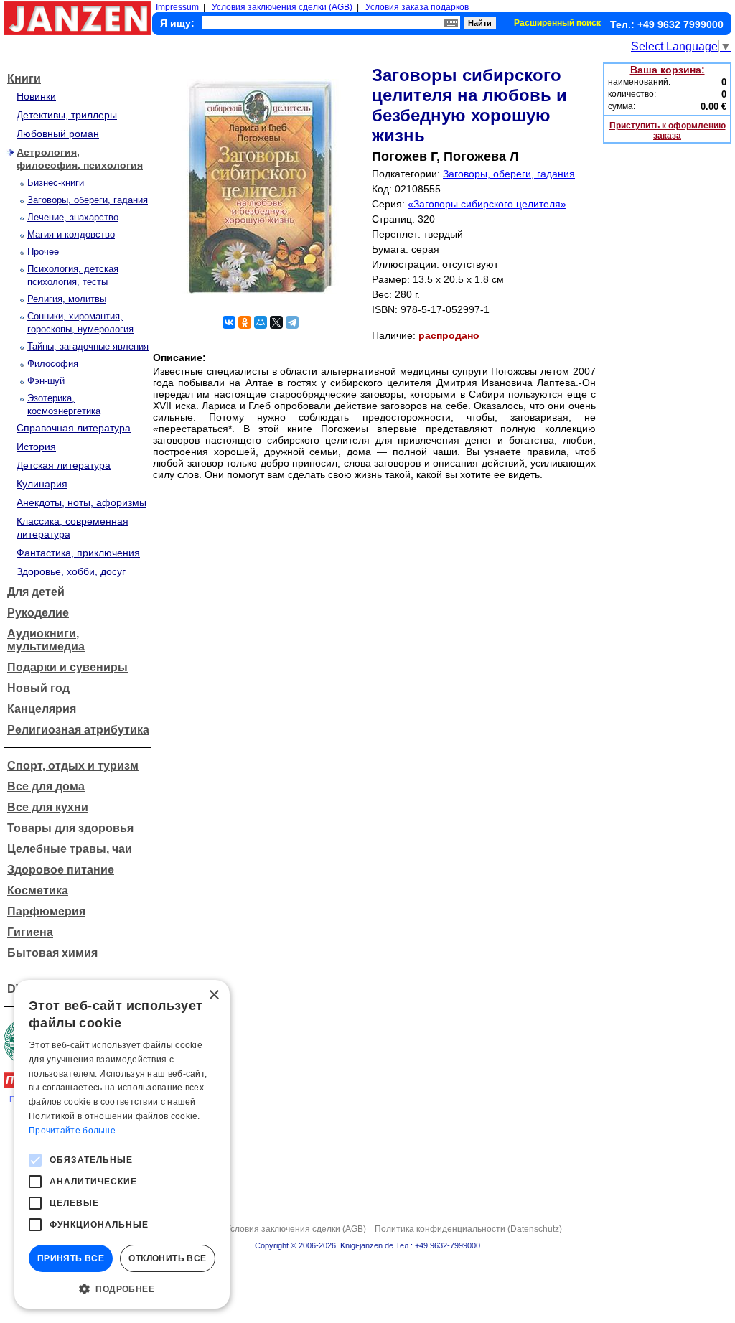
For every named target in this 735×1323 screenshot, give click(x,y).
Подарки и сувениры (67, 667)
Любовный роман (58, 133)
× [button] (213, 995)
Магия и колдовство (71, 234)
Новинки (36, 96)
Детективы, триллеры (67, 115)
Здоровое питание (60, 870)
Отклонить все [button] (167, 1258)
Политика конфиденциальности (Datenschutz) (468, 1229)
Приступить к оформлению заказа (667, 131)
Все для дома (46, 786)
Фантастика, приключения (78, 552)
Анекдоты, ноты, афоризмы (81, 502)
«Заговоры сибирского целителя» (487, 204)
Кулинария (42, 484)
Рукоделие (38, 613)
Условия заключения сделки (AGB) (282, 7)
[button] (122, 1287)
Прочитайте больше (72, 1131)
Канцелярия (41, 709)
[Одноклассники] (244, 322)
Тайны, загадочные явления (88, 346)
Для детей (36, 592)
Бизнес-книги (55, 182)
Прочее (43, 251)
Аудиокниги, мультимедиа (46, 640)
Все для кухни (47, 807)
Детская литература (64, 465)
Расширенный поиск (557, 23)
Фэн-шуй (46, 380)
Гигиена (30, 932)
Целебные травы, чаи (69, 849)
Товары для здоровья (70, 828)
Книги (24, 79)
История (36, 446)
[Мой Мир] (260, 322)
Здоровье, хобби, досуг (71, 571)
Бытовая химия (52, 953)
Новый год (38, 688)
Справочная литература (74, 428)
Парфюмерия (46, 911)
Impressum (177, 7)
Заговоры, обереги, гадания (87, 200)
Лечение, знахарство (72, 217)
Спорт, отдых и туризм (73, 765)
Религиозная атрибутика (78, 730)
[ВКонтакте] (229, 322)
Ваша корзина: (667, 69)
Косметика (37, 890)
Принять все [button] (70, 1258)
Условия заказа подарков (417, 7)
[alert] (122, 1144)
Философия (52, 363)
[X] (276, 322)
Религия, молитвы (66, 299)
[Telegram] (292, 322)
